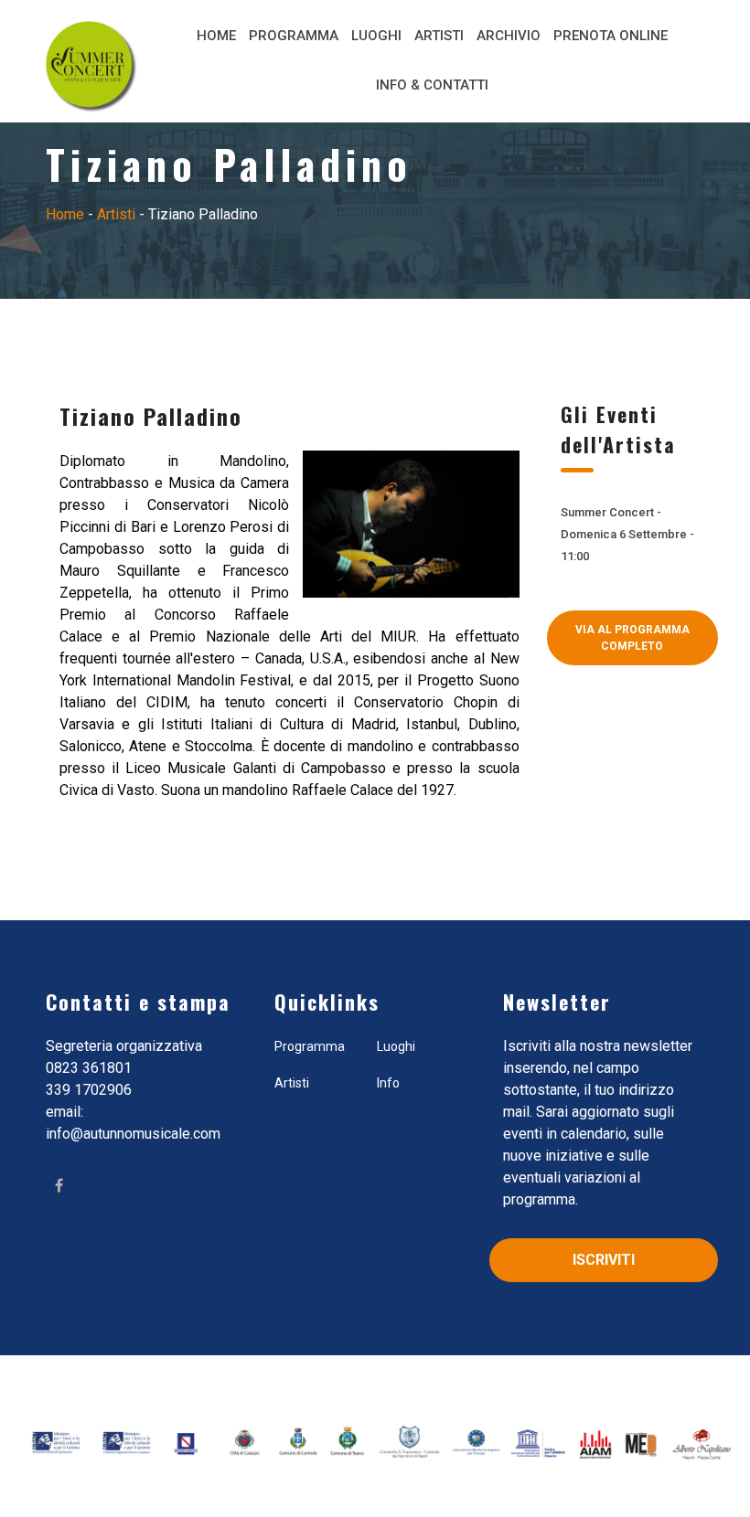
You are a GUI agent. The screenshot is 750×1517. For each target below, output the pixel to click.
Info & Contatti (432, 85)
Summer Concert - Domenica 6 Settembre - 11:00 (627, 534)
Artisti (439, 35)
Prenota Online (610, 35)
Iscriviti (604, 1259)
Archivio (509, 35)
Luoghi (376, 35)
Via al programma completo (632, 637)
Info (388, 1083)
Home (216, 35)
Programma (293, 35)
